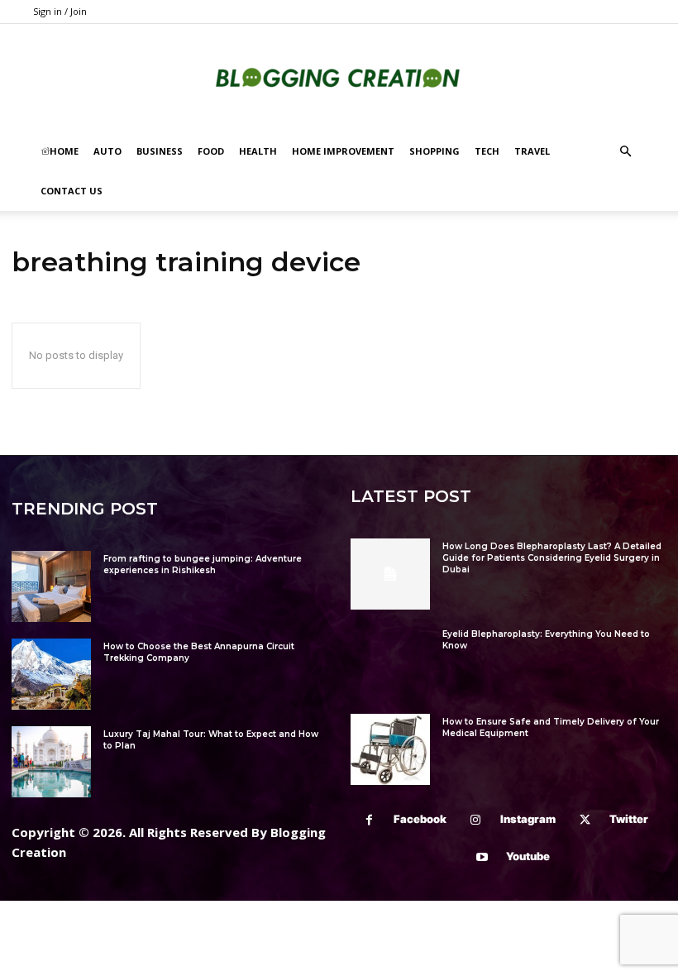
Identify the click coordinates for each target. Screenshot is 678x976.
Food (211, 151)
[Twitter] (585, 820)
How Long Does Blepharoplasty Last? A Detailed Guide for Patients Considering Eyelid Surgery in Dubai (551, 558)
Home (64, 151)
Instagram (528, 818)
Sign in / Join (60, 11)
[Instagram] (475, 820)
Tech (487, 151)
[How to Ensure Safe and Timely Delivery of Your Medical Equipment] (390, 749)
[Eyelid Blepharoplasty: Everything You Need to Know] (390, 661)
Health (258, 151)
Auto (107, 151)
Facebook (420, 818)
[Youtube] (481, 857)
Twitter (628, 818)
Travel (532, 151)
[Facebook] (369, 820)
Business (159, 151)
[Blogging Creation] (339, 79)
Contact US (72, 190)
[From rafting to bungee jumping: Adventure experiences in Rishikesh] (51, 586)
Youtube (528, 856)
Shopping (434, 151)
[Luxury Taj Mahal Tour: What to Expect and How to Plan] (51, 761)
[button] (625, 152)
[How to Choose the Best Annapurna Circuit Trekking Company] (51, 674)
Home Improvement (343, 151)
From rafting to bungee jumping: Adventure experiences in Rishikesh (202, 564)
